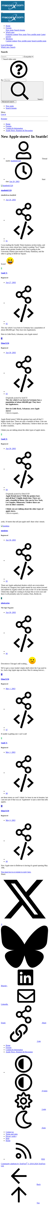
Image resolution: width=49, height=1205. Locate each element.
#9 (7, 861)
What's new (10, 32)
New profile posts (33, 34)
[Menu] (2, 12)
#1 (7, 241)
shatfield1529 (16, 161)
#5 (7, 581)
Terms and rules (12, 1134)
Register (4, 119)
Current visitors (11, 41)
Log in (3, 114)
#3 (7, 394)
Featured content (12, 34)
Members (9, 39)
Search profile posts (39, 41)
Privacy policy (11, 1136)
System (44, 1091)
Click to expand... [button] (12, 413)
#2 (7, 324)
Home (8, 26)
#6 (7, 654)
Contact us (10, 1132)
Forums (8, 28)
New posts (10, 30)
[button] (19, 78)
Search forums (19, 30)
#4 (7, 490)
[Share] (23, 220)
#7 (7, 730)
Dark (43, 1128)
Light (43, 1109)
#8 (7, 793)
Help (7, 1138)
